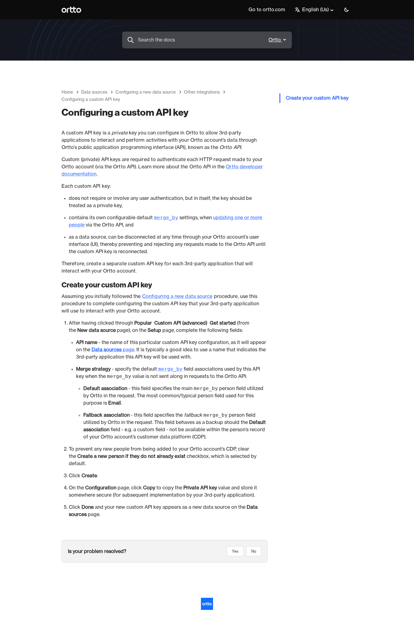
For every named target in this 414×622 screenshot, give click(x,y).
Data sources (94, 92)
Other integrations (202, 92)
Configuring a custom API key (91, 100)
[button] (346, 10)
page (113, 349)
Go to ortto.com (267, 9)
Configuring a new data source (145, 92)
